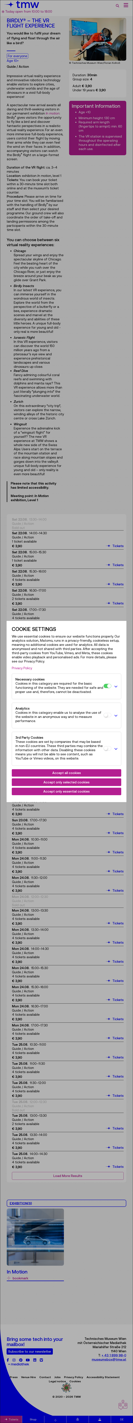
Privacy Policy (22, 668)
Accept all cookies (66, 773)
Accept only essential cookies (66, 791)
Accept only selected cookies (66, 782)
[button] (115, 686)
